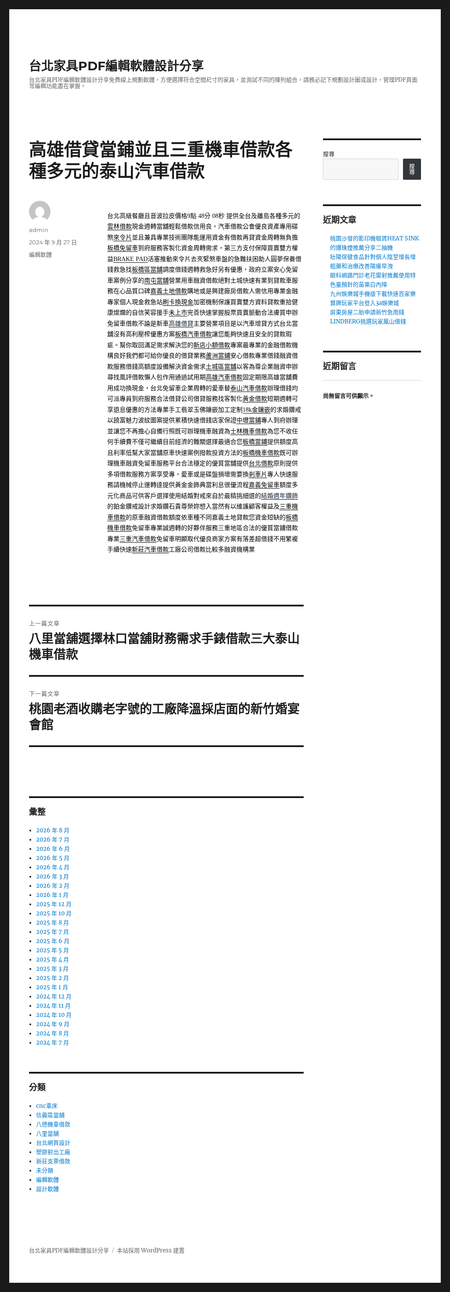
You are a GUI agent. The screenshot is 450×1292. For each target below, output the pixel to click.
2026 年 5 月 (52, 858)
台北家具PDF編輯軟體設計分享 (116, 65)
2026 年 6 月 (53, 849)
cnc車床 (47, 1106)
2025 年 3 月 (52, 969)
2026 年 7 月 (52, 839)
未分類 (44, 1170)
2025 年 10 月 (54, 913)
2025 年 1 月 (52, 987)
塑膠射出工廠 (53, 1152)
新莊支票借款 (53, 1161)
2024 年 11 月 (53, 1005)
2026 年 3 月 (52, 876)
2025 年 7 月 (52, 932)
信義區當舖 (50, 1115)
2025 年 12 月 (54, 904)
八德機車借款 (53, 1124)
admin (38, 229)
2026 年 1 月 (52, 895)
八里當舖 (47, 1133)
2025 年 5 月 (52, 950)
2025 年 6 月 (52, 941)
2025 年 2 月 (52, 978)
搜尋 (328, 154)
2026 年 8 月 (52, 830)
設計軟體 (47, 1189)
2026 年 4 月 (52, 867)
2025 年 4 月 (52, 959)
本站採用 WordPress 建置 (151, 1250)
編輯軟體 (40, 254)
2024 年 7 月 (52, 1042)
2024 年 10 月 (54, 1015)
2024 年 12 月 (54, 996)
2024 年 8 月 (52, 1033)
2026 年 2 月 (52, 885)
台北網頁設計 (53, 1143)
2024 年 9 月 (52, 1024)
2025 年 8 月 (52, 922)
